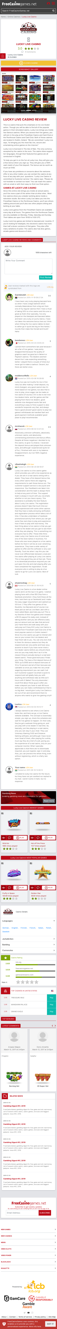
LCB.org (50, 287)
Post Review (45, 277)
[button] (52, 1026)
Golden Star (36, 893)
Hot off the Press (38, 843)
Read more (49, 801)
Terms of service (25, 1317)
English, (15, 928)
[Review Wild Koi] (14, 823)
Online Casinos (14, 17)
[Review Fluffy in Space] (14, 873)
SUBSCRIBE (45, 1213)
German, (5, 928)
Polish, (49, 928)
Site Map (52, 1317)
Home (3, 17)
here (39, 1326)
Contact (12, 1317)
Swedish (5, 932)
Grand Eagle (17, 1011)
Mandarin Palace (19, 1005)
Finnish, (24, 928)
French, (33, 928)
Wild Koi (5, 843)
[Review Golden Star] (43, 873)
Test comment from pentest (20, 1056)
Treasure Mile (17, 998)
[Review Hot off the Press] (43, 823)
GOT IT (50, 1324)
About (4, 1317)
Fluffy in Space (8, 893)
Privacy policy (40, 1317)
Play (51, 998)
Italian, (41, 928)
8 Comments (30, 52)
